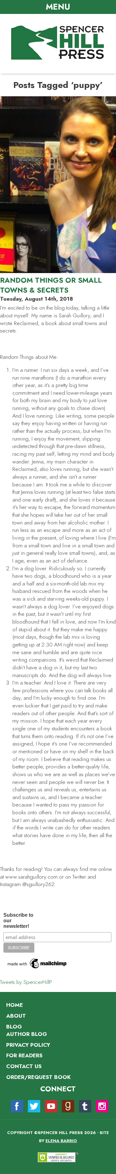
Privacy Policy (28, 1045)
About (16, 1016)
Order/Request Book (38, 1077)
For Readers (24, 1055)
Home (14, 1005)
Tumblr (85, 1106)
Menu (58, 6)
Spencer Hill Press (58, 43)
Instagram (102, 1106)
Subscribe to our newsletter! (18, 920)
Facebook (17, 1106)
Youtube (51, 1106)
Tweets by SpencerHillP (26, 982)
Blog (14, 1026)
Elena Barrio (61, 1141)
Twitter (34, 1106)
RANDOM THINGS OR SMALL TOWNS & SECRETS (51, 285)
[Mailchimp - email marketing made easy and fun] (37, 968)
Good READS (68, 1106)
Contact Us (23, 1066)
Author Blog (26, 1034)
